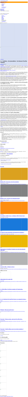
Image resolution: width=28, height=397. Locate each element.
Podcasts (1, 265)
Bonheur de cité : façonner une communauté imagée (10, 198)
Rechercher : (1, 22)
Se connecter (4, 396)
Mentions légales (9, 396)
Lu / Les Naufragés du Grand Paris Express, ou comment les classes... (13, 299)
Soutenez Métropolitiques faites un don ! (3, 2)
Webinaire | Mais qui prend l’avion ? (7, 309)
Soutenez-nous (5, 14)
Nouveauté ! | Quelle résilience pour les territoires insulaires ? (11, 329)
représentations (8, 70)
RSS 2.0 (12, 396)
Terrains (1, 180)
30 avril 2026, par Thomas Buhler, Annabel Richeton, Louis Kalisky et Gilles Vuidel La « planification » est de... (13, 321)
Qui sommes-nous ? (4, 20)
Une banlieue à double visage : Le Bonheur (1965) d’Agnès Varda (12, 215)
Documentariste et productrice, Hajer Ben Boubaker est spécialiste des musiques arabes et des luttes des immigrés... (13, 291)
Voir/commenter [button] (10, 153)
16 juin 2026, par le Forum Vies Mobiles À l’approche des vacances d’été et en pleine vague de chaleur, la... (12, 311)
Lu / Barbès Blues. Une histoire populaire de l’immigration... (11, 289)
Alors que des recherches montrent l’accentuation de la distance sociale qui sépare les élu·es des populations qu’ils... (13, 234)
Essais (1, 247)
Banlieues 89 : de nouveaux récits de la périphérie (9, 181)
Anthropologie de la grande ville (6, 279)
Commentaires (2, 59)
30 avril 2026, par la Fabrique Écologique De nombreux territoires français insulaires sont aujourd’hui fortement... (13, 331)
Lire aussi (2, 166)
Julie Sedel (1, 64)
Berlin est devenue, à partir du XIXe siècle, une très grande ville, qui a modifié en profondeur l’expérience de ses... (13, 281)
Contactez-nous (3, 21)
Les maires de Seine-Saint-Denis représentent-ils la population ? (12, 232)
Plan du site (1, 396)
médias (11, 70)
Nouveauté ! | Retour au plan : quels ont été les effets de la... (11, 319)
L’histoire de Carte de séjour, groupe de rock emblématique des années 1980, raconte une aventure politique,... (13, 252)
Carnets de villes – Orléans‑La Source (7, 266)
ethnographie (4, 70)
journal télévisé (13, 70)
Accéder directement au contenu (4, 0)
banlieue (1, 70)
